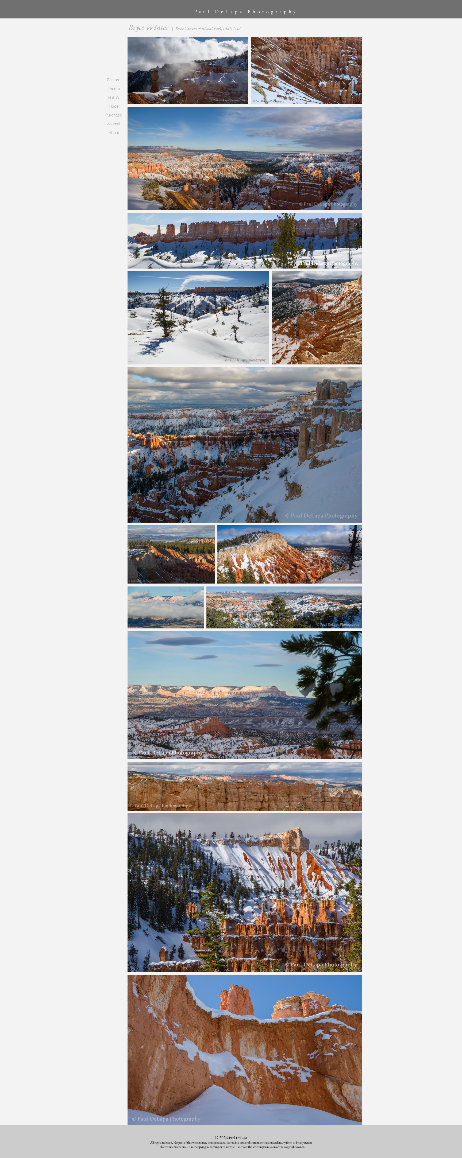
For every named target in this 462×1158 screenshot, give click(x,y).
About (114, 132)
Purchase (113, 115)
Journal (113, 123)
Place (113, 106)
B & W (113, 97)
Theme (114, 88)
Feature (113, 79)
